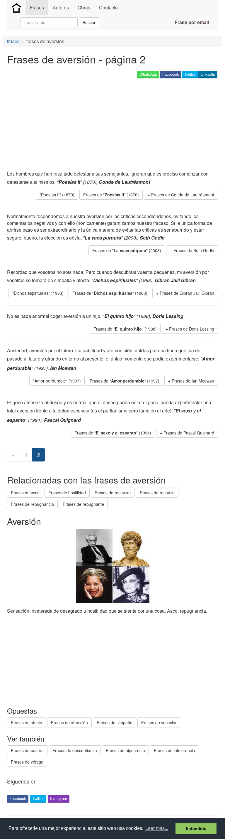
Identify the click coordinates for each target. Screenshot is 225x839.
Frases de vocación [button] (159, 722)
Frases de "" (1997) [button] (124, 381)
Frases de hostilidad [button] (67, 493)
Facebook (170, 74)
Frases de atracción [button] (69, 722)
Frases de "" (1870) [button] (111, 195)
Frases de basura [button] (27, 750)
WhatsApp (148, 74)
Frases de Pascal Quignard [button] (188, 433)
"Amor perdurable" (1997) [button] (57, 381)
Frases (37, 7)
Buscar (89, 22)
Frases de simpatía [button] (114, 722)
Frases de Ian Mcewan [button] (193, 381)
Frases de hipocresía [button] (125, 750)
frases (13, 41)
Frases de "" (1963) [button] (109, 293)
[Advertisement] (75, 125)
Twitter (189, 74)
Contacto (108, 7)
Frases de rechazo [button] (157, 493)
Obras (84, 7)
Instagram (58, 798)
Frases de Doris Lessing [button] (191, 329)
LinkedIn (208, 74)
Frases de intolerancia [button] (174, 750)
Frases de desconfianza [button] (74, 750)
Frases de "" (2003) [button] (126, 250)
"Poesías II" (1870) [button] (57, 195)
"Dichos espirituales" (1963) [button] (38, 293)
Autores (61, 7)
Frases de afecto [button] (26, 722)
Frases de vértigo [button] (27, 762)
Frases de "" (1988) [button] (125, 329)
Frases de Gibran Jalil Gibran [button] (187, 293)
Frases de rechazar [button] (113, 493)
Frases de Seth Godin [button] (193, 250)
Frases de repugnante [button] (83, 504)
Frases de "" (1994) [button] (112, 433)
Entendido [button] (196, 828)
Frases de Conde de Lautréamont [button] (182, 195)
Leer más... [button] (156, 828)
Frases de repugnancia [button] (32, 504)
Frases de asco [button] (25, 493)
